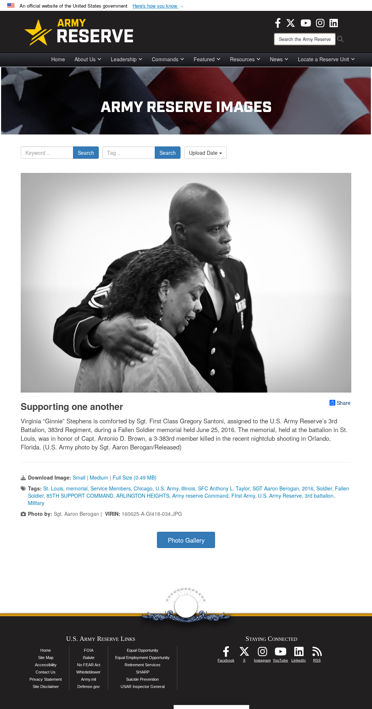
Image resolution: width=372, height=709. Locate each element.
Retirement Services (143, 665)
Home (58, 59)
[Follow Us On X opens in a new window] (244, 653)
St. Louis (53, 488)
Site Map (45, 657)
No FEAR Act (88, 665)
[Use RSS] (317, 653)
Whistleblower (88, 672)
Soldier (324, 488)
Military (36, 502)
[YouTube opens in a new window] (305, 22)
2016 (308, 488)
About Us (85, 59)
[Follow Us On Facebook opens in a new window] (226, 653)
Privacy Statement (45, 679)
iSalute (88, 657)
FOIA (88, 650)
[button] (159, 6)
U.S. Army (166, 488)
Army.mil (88, 679)
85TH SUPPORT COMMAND (79, 495)
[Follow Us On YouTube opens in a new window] (280, 653)
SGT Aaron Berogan (275, 488)
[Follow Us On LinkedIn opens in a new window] (299, 653)
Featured (204, 59)
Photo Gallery (186, 540)
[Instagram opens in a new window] (320, 22)
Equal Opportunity (142, 650)
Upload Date (204, 152)
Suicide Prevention (142, 679)
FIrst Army (243, 495)
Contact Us (46, 672)
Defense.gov (88, 686)
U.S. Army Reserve (280, 495)
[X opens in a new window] (290, 22)
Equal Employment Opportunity (142, 657)
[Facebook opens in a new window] (278, 22)
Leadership (124, 59)
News (276, 59)
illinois (188, 488)
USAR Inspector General (143, 686)
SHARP (142, 672)
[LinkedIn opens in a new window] (333, 22)
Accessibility (46, 665)
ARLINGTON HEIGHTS (142, 495)
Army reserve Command (200, 495)
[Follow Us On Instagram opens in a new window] (262, 653)
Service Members (110, 488)
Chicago (143, 488)
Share (344, 403)
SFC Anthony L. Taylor (224, 488)
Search (86, 152)
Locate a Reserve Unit (323, 59)
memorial (77, 488)
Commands (165, 59)
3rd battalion (319, 495)
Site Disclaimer (46, 686)
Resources (242, 59)
